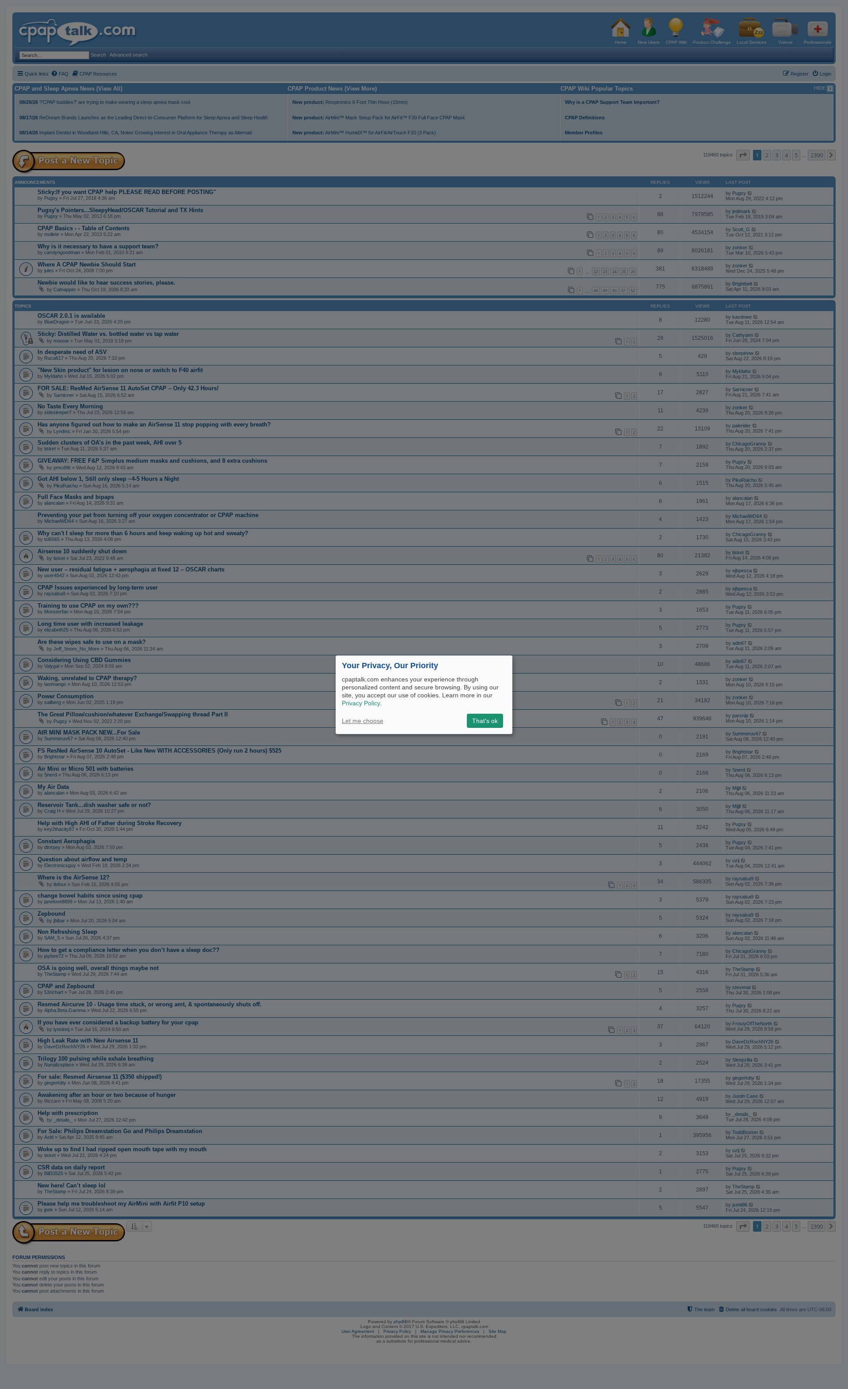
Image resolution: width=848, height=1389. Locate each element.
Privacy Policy (361, 703)
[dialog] (424, 694)
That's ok (485, 720)
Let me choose (362, 720)
